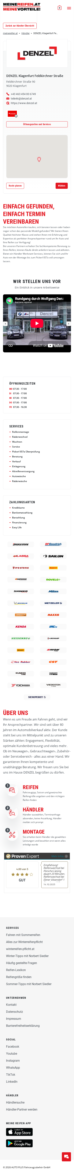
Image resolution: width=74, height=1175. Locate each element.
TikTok (10, 1074)
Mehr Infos (57, 856)
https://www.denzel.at (24, 103)
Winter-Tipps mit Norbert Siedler (27, 956)
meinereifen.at (10, 33)
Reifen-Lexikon (16, 970)
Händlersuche (15, 1102)
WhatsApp (13, 1067)
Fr (10, 407)
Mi (10, 398)
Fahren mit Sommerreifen (23, 935)
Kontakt (11, 1004)
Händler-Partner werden (21, 1109)
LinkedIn (11, 1081)
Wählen (61, 185)
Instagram (13, 1060)
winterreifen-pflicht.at (20, 949)
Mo (10, 389)
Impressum (13, 1019)
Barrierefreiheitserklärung (23, 1026)
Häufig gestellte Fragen (21, 963)
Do (10, 402)
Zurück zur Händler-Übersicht (20, 25)
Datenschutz (14, 1012)
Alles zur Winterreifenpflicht (24, 942)
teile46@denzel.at (21, 98)
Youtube (11, 1053)
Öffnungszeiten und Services (37, 124)
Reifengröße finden (18, 977)
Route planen (15, 185)
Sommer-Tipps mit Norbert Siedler (28, 984)
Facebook (12, 1046)
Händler (25, 33)
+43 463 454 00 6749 (23, 94)
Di (10, 393)
